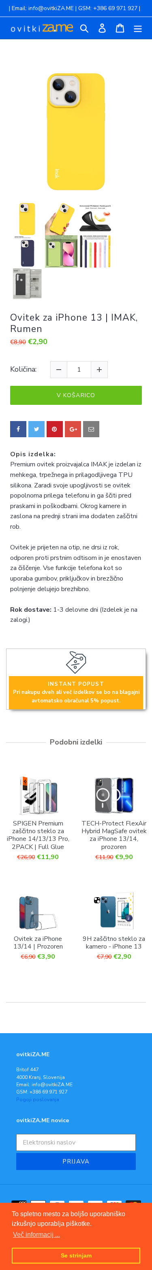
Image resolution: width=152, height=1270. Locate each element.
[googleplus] (73, 429)
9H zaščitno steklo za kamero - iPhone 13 (114, 942)
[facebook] (18, 429)
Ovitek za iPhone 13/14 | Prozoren (38, 942)
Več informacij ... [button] (36, 1234)
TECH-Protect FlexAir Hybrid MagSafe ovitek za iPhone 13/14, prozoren (114, 835)
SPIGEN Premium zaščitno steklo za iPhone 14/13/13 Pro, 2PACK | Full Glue (38, 835)
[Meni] (138, 28)
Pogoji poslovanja (37, 1099)
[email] (91, 429)
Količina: (23, 369)
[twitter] (36, 429)
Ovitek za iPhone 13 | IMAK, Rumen (74, 323)
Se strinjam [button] (76, 1255)
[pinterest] (55, 429)
